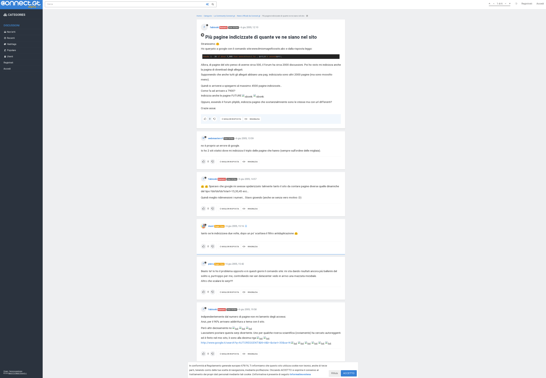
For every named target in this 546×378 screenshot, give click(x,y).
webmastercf (215, 138)
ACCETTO (348, 373)
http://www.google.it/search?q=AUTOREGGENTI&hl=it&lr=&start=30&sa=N (245, 342)
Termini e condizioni (15, 371)
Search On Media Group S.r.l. (18, 373)
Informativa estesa (300, 374)
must (211, 226)
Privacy (6, 371)
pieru (211, 263)
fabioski (214, 27)
